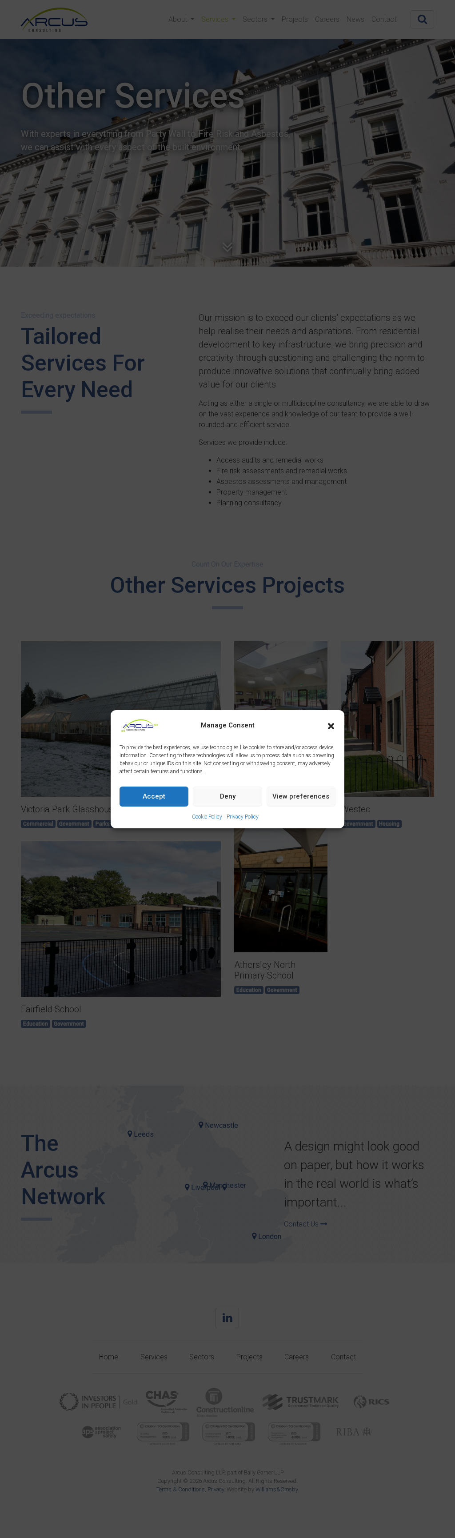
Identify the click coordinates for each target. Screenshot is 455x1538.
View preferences (300, 796)
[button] (331, 725)
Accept (154, 796)
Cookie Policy (207, 817)
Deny (227, 796)
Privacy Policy (243, 817)
